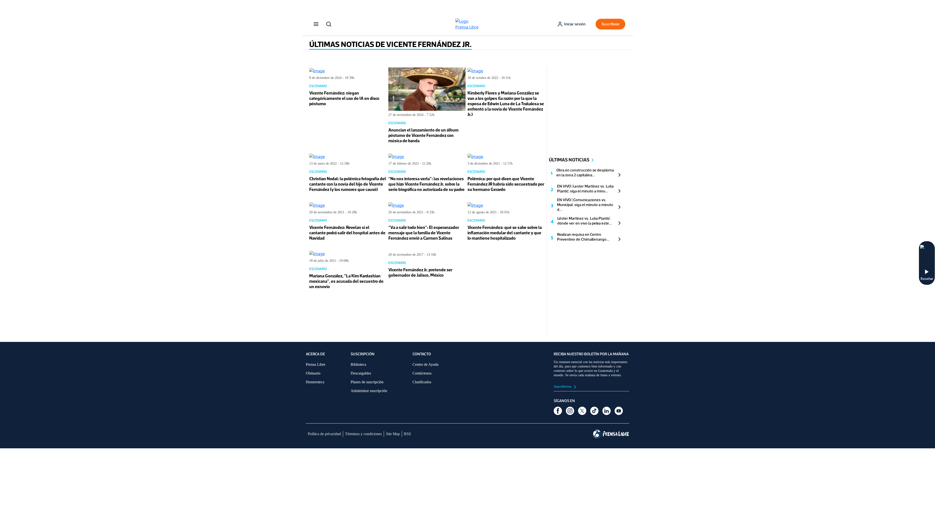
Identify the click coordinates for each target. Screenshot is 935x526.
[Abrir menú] (316, 24)
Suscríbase (610, 24)
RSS (407, 434)
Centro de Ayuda (425, 364)
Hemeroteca (315, 382)
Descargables (361, 373)
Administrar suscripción (369, 391)
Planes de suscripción (367, 382)
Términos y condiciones (363, 434)
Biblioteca (358, 364)
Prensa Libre (315, 364)
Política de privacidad (324, 434)
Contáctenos (421, 373)
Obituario (313, 373)
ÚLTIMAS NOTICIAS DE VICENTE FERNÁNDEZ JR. (390, 44)
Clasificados (421, 382)
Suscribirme (563, 387)
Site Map (393, 434)
